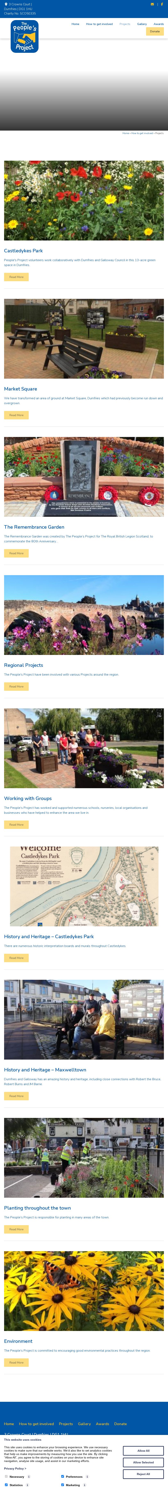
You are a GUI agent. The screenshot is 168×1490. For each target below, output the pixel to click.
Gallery (142, 24)
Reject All (143, 1474)
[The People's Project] (25, 52)
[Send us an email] (153, 4)
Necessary (17, 1476)
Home (75, 24)
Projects (125, 24)
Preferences (74, 1476)
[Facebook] (162, 4)
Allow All (143, 1450)
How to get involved (99, 24)
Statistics (16, 1485)
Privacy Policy (15, 1468)
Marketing (73, 1485)
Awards (159, 24)
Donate (155, 31)
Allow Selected (143, 1462)
